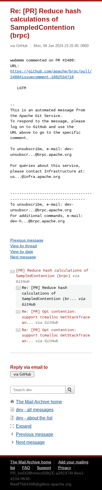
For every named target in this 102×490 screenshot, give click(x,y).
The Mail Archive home (39, 401)
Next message (23, 257)
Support (44, 467)
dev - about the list (34, 418)
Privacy (64, 467)
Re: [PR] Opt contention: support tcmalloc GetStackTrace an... (56, 317)
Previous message (26, 240)
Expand (23, 426)
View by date (21, 251)
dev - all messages (35, 409)
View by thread (23, 246)
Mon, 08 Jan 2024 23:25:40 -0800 (61, 46)
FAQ (26, 467)
